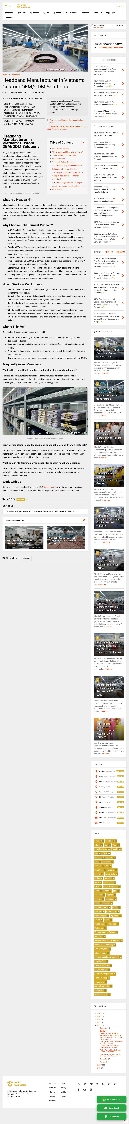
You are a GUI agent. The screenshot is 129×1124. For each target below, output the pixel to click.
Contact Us (114, 1117)
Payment (52, 1100)
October (103, 1031)
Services (97, 866)
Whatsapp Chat (114, 1099)
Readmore (105, 373)
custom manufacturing (103, 945)
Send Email (114, 1108)
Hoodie (35, 13)
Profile (63, 1096)
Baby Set (98, 911)
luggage (109, 895)
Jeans (96, 903)
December (104, 1028)
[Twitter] (91, 1084)
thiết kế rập (98, 990)
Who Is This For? (59, 159)
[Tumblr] (97, 1084)
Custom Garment (110, 887)
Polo (114, 845)
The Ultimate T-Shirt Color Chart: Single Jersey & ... (111, 1038)
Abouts (10, 13)
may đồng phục (100, 849)
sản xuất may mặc (101, 986)
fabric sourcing (100, 953)
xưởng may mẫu (100, 994)
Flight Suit (114, 916)
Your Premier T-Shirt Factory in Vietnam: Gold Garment (107, 353)
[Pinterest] (103, 1084)
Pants (106, 920)
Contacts (9, 18)
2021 (99, 1026)
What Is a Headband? (61, 148)
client (96, 882)
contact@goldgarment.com (111, 48)
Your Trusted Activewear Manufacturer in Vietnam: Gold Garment (105, 730)
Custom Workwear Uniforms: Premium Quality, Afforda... (109, 1047)
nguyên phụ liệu (100, 970)
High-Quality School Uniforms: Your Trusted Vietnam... (110, 1055)
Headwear (70, 13)
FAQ (63, 1083)
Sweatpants (99, 924)
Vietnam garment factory (104, 932)
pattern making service (103, 974)
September (104, 1059)
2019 (99, 1068)
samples (109, 841)
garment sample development (106, 957)
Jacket (58, 13)
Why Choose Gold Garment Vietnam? (67, 152)
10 (98, 718)
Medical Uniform (101, 907)
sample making (100, 978)
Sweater (108, 878)
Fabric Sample (100, 916)
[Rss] (79, 1084)
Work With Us (57, 189)
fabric (106, 891)
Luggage (110, 13)
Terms (52, 1092)
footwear (106, 862)
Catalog (52, 1096)
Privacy (63, 1088)
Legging (111, 870)
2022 (99, 1022)
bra (107, 866)
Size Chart (63, 1092)
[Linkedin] (109, 1084)
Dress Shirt (98, 870)
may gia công (99, 961)
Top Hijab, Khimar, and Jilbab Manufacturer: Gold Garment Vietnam (62, 541)
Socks (96, 891)
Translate (99, 28)
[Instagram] (91, 1089)
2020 (99, 1065)
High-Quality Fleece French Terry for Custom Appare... (111, 1042)
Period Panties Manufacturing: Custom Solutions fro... (110, 1051)
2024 (99, 1019)
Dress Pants (110, 874)
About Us (52, 1083)
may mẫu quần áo (101, 965)
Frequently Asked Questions (63, 162)
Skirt (96, 862)
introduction (108, 882)
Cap (47, 13)
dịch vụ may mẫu (101, 949)
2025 (99, 1016)
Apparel (97, 13)
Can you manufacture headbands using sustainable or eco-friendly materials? (67, 175)
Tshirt (96, 845)
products (98, 857)
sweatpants (99, 982)
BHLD (96, 887)
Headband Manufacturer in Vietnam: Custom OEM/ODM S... (111, 1034)
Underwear (98, 928)
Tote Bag (112, 924)
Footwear (85, 13)
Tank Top (98, 895)
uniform (97, 899)
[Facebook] (78, 1089)
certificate (98, 936)
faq (105, 845)
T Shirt (23, 13)
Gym (105, 853)
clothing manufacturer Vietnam (107, 940)
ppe (114, 891)
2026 (99, 1013)
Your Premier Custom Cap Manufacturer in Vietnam (19, 542)
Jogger (107, 903)
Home (5, 75)
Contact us (48, 487)
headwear (16, 75)
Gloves (97, 920)
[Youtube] (84, 1089)
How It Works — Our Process (64, 155)
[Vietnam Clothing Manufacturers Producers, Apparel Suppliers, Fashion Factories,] (23, 7)
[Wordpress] (85, 1084)
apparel (97, 874)
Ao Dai (114, 907)
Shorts (109, 857)
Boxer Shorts (111, 911)
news (96, 841)
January (103, 1062)
